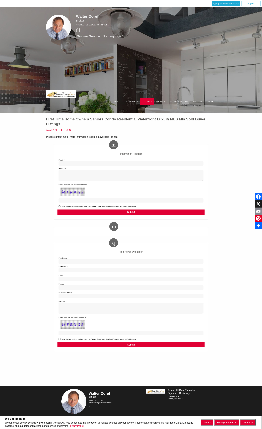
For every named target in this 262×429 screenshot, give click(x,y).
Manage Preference (226, 422)
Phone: (61, 284)
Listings (147, 101)
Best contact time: (65, 293)
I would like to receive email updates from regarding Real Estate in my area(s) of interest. (98, 206)
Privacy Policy (76, 426)
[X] (258, 204)
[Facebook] (258, 196)
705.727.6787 (91, 24)
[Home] (61, 94)
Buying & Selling (179, 101)
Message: (62, 169)
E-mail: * (62, 160)
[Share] (258, 225)
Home (116, 101)
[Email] (258, 211)
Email (104, 24)
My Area (160, 101)
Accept (207, 422)
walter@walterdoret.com (102, 403)
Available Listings (58, 130)
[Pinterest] (258, 218)
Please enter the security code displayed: (73, 184)
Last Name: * (63, 267)
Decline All (248, 422)
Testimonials (130, 101)
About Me (198, 101)
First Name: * (63, 258)
